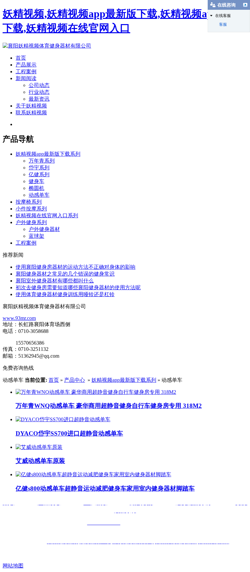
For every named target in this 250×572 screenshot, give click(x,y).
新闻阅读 (26, 78)
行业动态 (39, 92)
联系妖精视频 (31, 112)
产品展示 (26, 64)
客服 (223, 24)
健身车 (36, 181)
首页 (21, 58)
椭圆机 (36, 188)
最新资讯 (39, 99)
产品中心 (74, 380)
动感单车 (39, 195)
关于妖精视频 (31, 105)
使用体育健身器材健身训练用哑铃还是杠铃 (65, 294)
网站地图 (13, 565)
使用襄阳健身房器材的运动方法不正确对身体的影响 (75, 267)
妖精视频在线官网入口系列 (47, 215)
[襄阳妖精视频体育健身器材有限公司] (47, 46)
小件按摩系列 (31, 208)
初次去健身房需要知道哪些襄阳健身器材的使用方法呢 (78, 287)
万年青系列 (42, 161)
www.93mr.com (19, 318)
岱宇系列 (39, 167)
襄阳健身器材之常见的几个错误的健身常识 (65, 274)
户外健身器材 (44, 229)
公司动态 (39, 85)
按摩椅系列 (29, 202)
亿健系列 (39, 174)
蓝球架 (36, 236)
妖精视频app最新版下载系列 (48, 154)
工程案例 (26, 71)
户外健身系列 (31, 222)
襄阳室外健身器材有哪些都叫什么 (55, 280)
